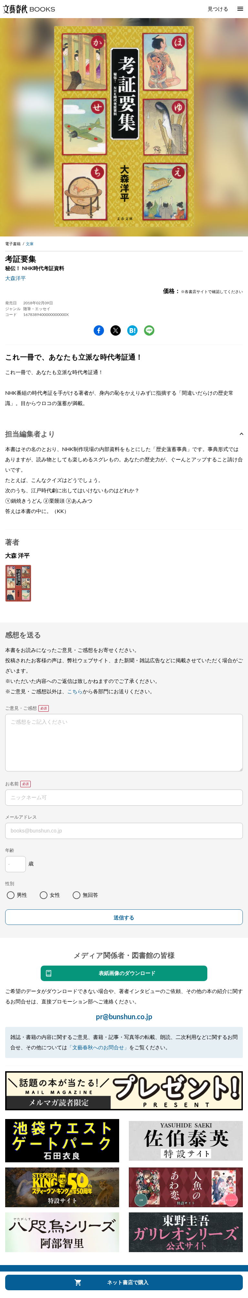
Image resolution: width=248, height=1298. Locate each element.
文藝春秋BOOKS (29, 9)
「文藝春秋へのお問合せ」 (98, 1047)
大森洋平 (15, 278)
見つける (218, 9)
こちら (75, 691)
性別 (9, 884)
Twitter (115, 330)
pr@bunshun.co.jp (124, 1017)
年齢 (9, 850)
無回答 (90, 895)
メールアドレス (21, 817)
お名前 (12, 784)
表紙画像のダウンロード (127, 973)
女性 (55, 895)
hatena (132, 330)
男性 (22, 895)
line (149, 330)
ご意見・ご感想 (21, 708)
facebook (99, 330)
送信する (124, 917)
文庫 (30, 244)
